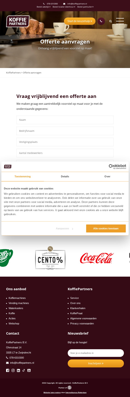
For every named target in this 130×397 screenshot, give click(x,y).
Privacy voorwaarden (82, 323)
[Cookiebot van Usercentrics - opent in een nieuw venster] (111, 166)
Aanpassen (62, 228)
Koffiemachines (17, 298)
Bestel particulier (84, 6)
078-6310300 (52, 3)
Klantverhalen (77, 308)
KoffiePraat (76, 313)
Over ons (75, 303)
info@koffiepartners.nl (77, 3)
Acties (12, 318)
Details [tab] (65, 176)
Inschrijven (95, 363)
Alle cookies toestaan (105, 228)
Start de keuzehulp (79, 21)
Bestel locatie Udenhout (63, 6)
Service (74, 298)
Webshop (14, 323)
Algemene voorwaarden (83, 318)
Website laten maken (52, 392)
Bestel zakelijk (43, 6)
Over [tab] (107, 176)
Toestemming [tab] (23, 176)
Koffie (12, 313)
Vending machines (19, 303)
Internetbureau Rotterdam (76, 392)
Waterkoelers (16, 308)
